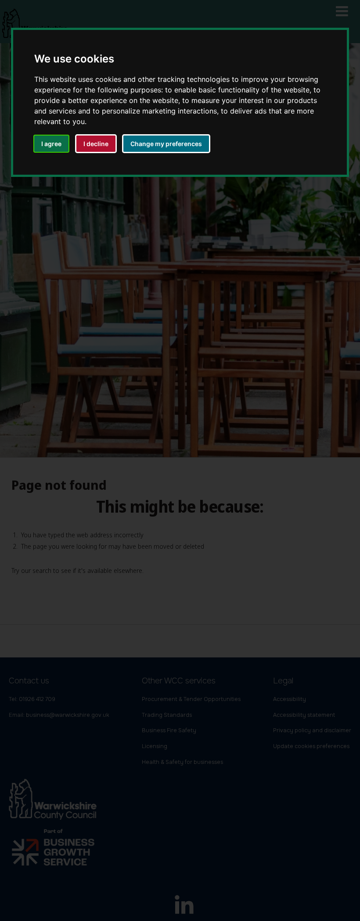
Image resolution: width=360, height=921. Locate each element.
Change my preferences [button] (166, 143)
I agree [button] (51, 143)
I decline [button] (95, 143)
